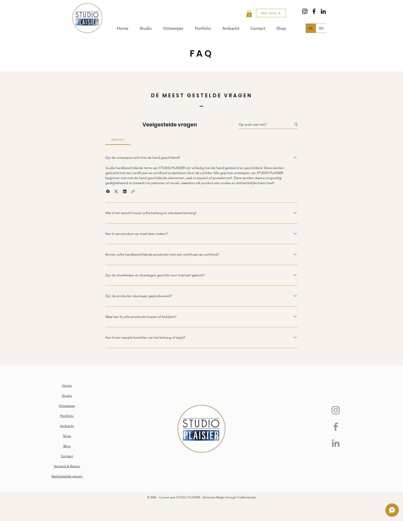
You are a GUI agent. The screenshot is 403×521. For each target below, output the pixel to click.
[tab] (117, 139)
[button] (107, 191)
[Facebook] (314, 11)
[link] (249, 13)
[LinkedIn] (323, 11)
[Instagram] (304, 11)
